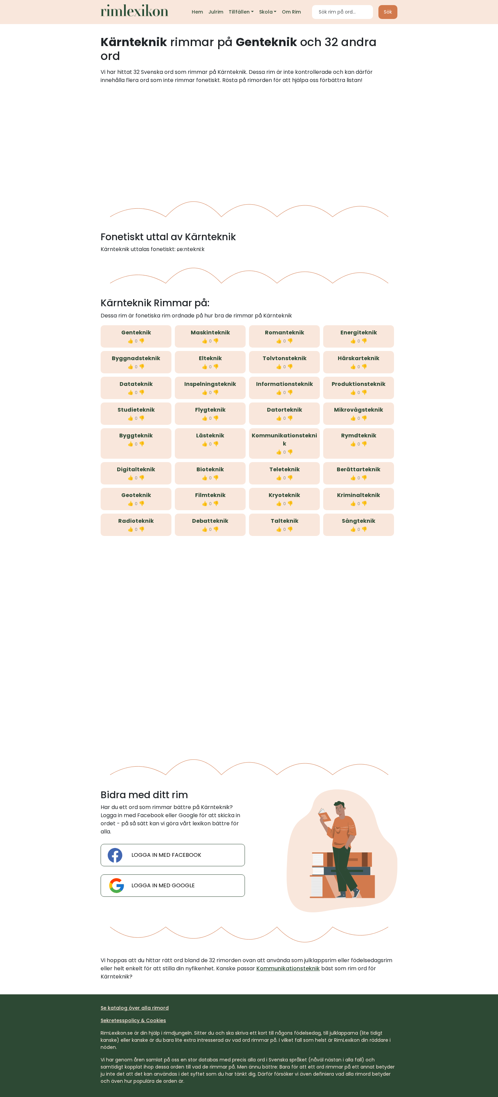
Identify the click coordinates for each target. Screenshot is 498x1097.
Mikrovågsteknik (358, 410)
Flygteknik (210, 410)
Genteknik (136, 332)
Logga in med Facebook (166, 855)
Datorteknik (284, 410)
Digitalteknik (136, 469)
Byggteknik (136, 435)
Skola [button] (266, 11)
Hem (197, 11)
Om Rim (291, 11)
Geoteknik (136, 495)
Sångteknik (358, 521)
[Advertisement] (249, 139)
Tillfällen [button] (239, 11)
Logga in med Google (163, 885)
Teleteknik (284, 469)
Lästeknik (210, 435)
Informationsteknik (284, 384)
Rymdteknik (358, 435)
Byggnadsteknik (136, 358)
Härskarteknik (358, 358)
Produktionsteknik (359, 384)
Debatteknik (210, 521)
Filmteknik (210, 495)
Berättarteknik (358, 469)
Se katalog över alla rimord (135, 1008)
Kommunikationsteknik (284, 440)
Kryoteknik (284, 495)
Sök (388, 11)
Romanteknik (284, 332)
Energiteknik (358, 332)
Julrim (215, 11)
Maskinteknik (210, 332)
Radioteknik (136, 521)
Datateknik (136, 384)
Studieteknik (136, 410)
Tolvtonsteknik (285, 358)
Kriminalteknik (358, 495)
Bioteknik (210, 469)
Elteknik (210, 358)
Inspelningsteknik (210, 384)
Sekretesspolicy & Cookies (133, 1020)
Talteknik (284, 521)
